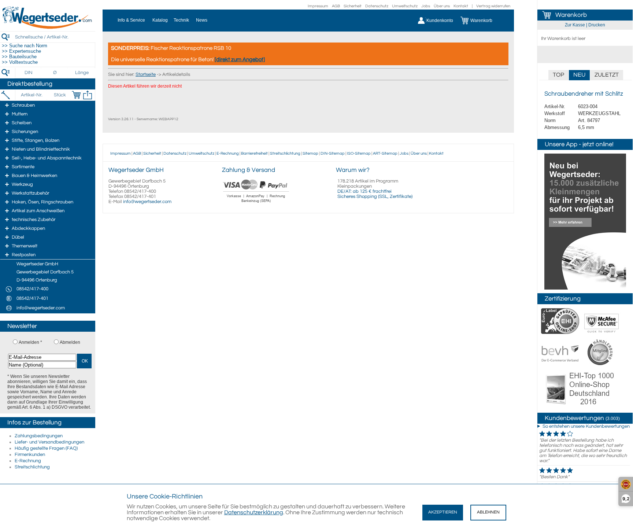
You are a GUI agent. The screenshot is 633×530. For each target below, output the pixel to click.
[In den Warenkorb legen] (76, 95)
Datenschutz (376, 6)
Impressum (318, 6)
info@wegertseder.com (147, 201)
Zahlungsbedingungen (39, 435)
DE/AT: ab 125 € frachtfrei (364, 191)
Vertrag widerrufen (493, 6)
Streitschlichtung (32, 467)
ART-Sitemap (385, 153)
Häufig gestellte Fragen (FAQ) (46, 448)
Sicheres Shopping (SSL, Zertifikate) (374, 196)
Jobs (425, 6)
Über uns (442, 6)
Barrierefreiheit (254, 153)
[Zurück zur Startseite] (47, 27)
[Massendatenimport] (87, 95)
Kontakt (461, 6)
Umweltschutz (405, 6)
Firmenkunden (30, 454)
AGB (336, 6)
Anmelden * (30, 342)
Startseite (146, 74)
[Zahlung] (256, 203)
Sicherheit (353, 6)
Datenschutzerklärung (253, 512)
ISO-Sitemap (359, 153)
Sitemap (310, 153)
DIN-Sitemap (333, 153)
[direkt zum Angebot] (240, 59)
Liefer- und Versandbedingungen (49, 442)
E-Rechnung (28, 460)
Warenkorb (571, 15)
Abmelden (70, 342)
